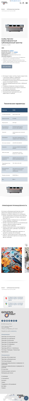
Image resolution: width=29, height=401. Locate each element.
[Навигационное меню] (27, 3)
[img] (6, 304)
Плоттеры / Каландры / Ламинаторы (10, 350)
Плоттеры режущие (6, 361)
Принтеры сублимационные (8, 359)
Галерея (3, 388)
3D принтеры (4, 369)
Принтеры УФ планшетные (8, 336)
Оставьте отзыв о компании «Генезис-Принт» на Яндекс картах (15, 299)
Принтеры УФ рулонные (7, 340)
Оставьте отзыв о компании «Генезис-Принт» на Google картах (15, 305)
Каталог (3, 9)
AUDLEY (12, 50)
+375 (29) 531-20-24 (16, 1)
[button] (20, 3)
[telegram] (2, 321)
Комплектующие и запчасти (8, 371)
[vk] (16, 321)
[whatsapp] (7, 321)
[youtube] (14, 321)
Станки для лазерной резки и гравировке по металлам (12, 366)
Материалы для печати (7, 373)
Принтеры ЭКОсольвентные (8, 357)
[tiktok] (11, 321)
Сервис (3, 382)
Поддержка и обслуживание (8, 384)
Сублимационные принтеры (13, 9)
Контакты (3, 380)
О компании (4, 376)
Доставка (3, 386)
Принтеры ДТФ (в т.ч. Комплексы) (10, 348)
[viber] (4, 321)
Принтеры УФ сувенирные (8, 338)
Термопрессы (4, 351)
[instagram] (9, 321)
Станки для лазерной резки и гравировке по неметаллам (12, 363)
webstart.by (14, 331)
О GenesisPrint (5, 378)
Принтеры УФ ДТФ (6, 346)
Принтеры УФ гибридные (7, 344)
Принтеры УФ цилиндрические (9, 342)
